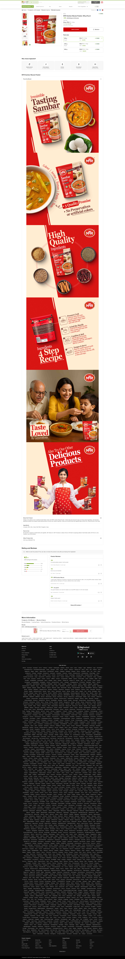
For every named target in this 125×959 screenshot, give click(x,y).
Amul (63, 940)
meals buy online (57, 638)
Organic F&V (24, 944)
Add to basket (75, 29)
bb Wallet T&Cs (52, 654)
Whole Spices (65, 622)
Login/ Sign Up (96, 2)
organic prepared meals (81, 638)
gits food (24, 639)
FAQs (50, 648)
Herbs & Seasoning (46, 622)
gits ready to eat (48, 638)
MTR (64, 13)
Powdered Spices (56, 622)
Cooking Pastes (36, 622)
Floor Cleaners (25, 945)
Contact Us (51, 650)
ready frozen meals (27, 638)
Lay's (91, 947)
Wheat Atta (37, 940)
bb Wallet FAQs (52, 652)
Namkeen (37, 944)
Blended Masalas (26, 622)
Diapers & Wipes (39, 947)
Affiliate (23, 657)
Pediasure (92, 942)
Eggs (50, 944)
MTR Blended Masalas (31, 627)
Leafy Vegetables (53, 945)
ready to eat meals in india (95, 638)
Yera (77, 944)
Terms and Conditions (26, 659)
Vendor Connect (53, 657)
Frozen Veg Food (26, 947)
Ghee (50, 940)
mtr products (43, 639)
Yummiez (64, 944)
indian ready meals (38, 638)
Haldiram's (64, 947)
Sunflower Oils (25, 940)
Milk (22, 942)
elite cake (78, 942)
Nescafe (78, 940)
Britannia (64, 945)
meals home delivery (68, 638)
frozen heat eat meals (33, 639)
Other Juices (38, 945)
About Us (24, 648)
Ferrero (77, 947)
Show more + (62, 951)
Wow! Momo (78, 945)
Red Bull (64, 942)
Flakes (50, 942)
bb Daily (23, 661)
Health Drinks (38, 942)
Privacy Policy (25, 654)
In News (23, 650)
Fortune (91, 945)
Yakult (91, 944)
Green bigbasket (25, 652)
